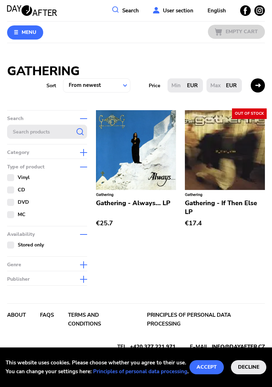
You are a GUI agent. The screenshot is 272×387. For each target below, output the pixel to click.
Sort (51, 85)
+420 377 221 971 (153, 346)
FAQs (47, 314)
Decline (248, 367)
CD (21, 189)
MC (22, 214)
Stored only (31, 245)
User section (178, 10)
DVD (23, 202)
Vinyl (23, 177)
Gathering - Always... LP (133, 203)
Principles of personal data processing (140, 371)
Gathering (105, 194)
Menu (29, 32)
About (16, 314)
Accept (207, 367)
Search (130, 10)
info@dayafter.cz (238, 346)
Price (154, 85)
